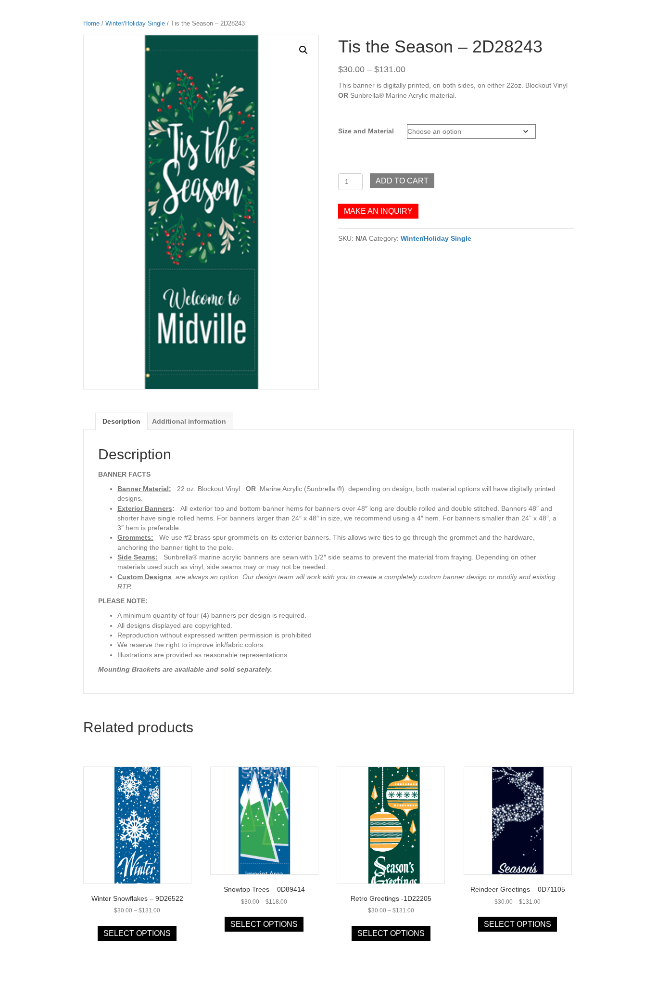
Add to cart (402, 181)
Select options (137, 933)
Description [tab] (121, 421)
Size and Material (366, 131)
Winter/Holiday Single (135, 23)
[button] (303, 50)
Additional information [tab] (189, 421)
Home (91, 23)
